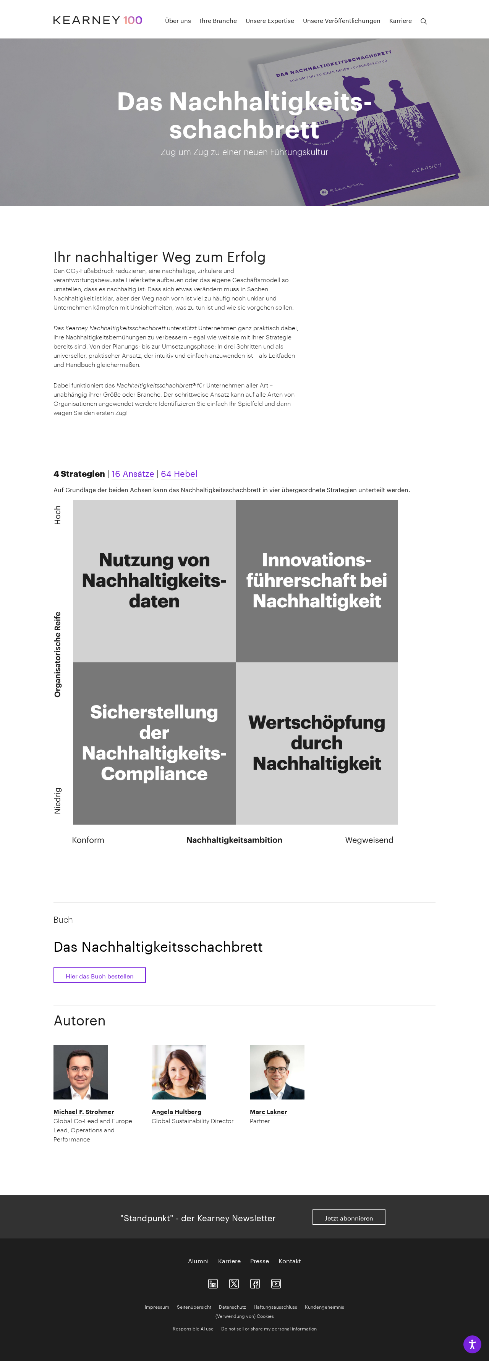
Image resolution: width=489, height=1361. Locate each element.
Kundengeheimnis (324, 1306)
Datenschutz (232, 1306)
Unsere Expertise (270, 19)
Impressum (157, 1306)
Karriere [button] (400, 19)
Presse (259, 1260)
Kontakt (290, 1260)
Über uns (178, 19)
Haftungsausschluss (275, 1306)
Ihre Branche (218, 19)
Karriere (229, 1260)
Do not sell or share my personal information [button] (269, 1328)
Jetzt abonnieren (349, 1217)
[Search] (424, 21)
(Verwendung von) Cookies (244, 1315)
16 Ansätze (133, 472)
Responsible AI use (193, 1328)
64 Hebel (179, 472)
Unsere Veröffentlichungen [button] (342, 19)
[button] (97, 1125)
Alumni (198, 1260)
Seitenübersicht (194, 1306)
